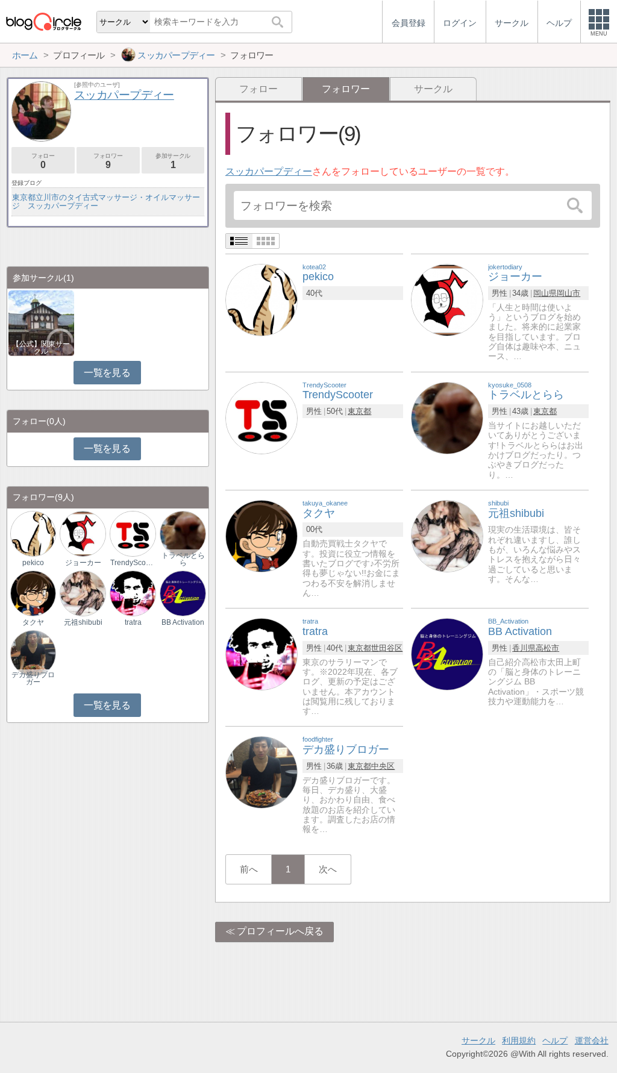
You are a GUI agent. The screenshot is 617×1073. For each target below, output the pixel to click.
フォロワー (107, 161)
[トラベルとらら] (447, 417)
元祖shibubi (83, 622)
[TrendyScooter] (261, 417)
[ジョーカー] (447, 299)
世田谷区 (386, 647)
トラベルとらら (183, 559)
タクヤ (33, 622)
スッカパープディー (268, 171)
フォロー (258, 89)
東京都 (359, 411)
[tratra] (261, 653)
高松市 (547, 647)
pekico (33, 562)
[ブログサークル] (43, 21)
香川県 (524, 647)
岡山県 (545, 293)
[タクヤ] (261, 535)
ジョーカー (83, 562)
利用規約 (519, 1040)
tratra (133, 622)
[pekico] (261, 299)
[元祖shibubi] (447, 535)
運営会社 (592, 1040)
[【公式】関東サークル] (41, 322)
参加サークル (172, 161)
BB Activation (182, 622)
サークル (433, 89)
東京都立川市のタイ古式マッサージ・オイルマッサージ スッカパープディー (106, 201)
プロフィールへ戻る (280, 931)
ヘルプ (555, 1040)
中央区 (383, 766)
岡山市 (568, 293)
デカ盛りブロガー (33, 678)
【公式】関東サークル (41, 347)
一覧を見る (107, 373)
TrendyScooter (132, 562)
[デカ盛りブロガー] (261, 772)
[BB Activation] (447, 653)
